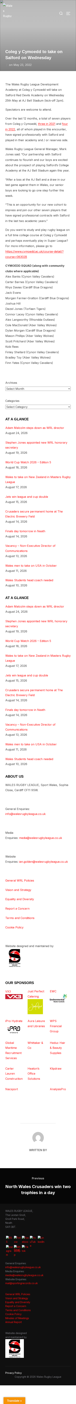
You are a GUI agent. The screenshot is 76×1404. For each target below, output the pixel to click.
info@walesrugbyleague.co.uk (25, 814)
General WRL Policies (19, 880)
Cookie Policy (14, 927)
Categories (12, 401)
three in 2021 (46, 124)
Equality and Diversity (19, 899)
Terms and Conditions (19, 918)
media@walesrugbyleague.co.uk (40, 838)
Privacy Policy (13, 1372)
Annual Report (13, 1322)
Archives (11, 382)
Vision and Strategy (18, 890)
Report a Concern (17, 908)
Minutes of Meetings (17, 1318)
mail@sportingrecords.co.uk (21, 1283)
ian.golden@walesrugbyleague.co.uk (43, 861)
